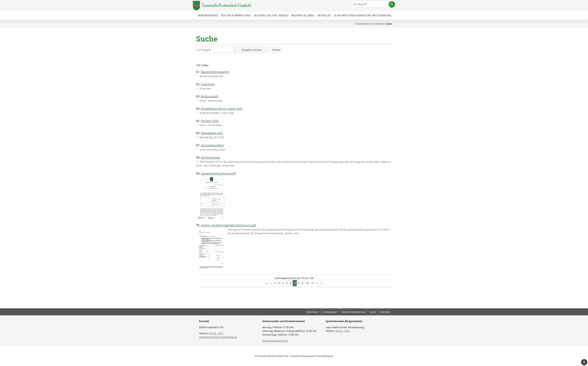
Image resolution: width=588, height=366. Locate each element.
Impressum (312, 311)
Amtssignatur (210, 157)
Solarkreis (208, 84)
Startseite (385, 311)
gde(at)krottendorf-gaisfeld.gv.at (218, 337)
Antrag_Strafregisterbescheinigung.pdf (228, 225)
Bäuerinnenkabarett (215, 72)
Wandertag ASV (212, 133)
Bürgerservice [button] (208, 15)
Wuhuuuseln (210, 96)
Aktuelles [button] (324, 15)
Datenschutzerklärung (353, 311)
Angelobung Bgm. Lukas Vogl (221, 108)
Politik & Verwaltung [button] (236, 15)
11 (312, 283)
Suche (372, 311)
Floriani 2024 (210, 121)
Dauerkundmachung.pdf (218, 173)
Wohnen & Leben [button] (302, 15)
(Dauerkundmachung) (275, 340)
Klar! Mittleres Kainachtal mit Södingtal (363, 15)
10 (307, 283)
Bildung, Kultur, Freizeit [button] (271, 15)
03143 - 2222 (216, 333)
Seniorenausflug (212, 145)
